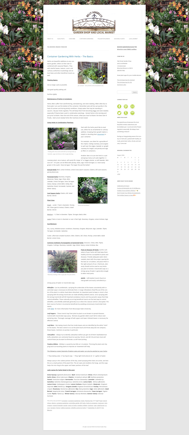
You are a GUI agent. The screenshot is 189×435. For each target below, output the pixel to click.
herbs (84, 403)
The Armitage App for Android (126, 80)
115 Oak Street (121, 66)
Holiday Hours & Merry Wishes (126, 190)
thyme (58, 408)
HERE (52, 309)
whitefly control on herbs (78, 408)
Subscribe (72, 39)
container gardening (62, 403)
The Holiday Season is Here (125, 195)
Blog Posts (61, 39)
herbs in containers (91, 403)
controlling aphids (74, 403)
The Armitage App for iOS (124, 82)
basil (101, 401)
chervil (105, 401)
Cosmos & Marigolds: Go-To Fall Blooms (128, 188)
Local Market (133, 39)
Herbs (82, 401)
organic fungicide (58, 405)
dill (81, 403)
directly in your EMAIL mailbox (127, 49)
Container (65, 401)
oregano (49, 405)
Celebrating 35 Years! (123, 186)
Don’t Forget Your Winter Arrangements (128, 193)
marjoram (101, 403)
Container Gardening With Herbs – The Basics (70, 56)
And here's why (121, 85)
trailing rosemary (66, 408)
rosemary (90, 405)
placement (100, 134)
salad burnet (101, 405)
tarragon (53, 408)
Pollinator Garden (104, 39)
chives (49, 403)
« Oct (118, 174)
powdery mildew (82, 405)
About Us (50, 39)
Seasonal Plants (119, 39)
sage (95, 405)
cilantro (53, 403)
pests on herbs (72, 405)
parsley (65, 405)
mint (105, 403)
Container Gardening (86, 39)
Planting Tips (89, 401)
